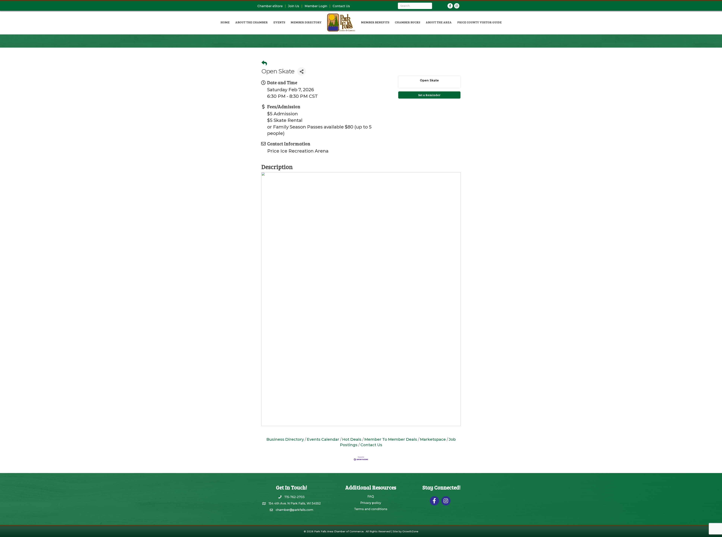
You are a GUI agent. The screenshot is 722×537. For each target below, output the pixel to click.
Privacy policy (370, 503)
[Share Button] (301, 71)
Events (279, 22)
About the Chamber (251, 22)
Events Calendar (323, 439)
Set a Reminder (429, 95)
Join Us (293, 6)
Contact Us (341, 6)
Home (225, 22)
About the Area (439, 22)
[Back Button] (264, 63)
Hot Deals (351, 439)
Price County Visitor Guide (479, 22)
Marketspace (433, 439)
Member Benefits (375, 22)
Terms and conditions (370, 509)
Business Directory (285, 439)
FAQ (370, 496)
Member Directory (306, 22)
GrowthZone (410, 531)
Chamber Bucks (407, 22)
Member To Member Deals (390, 439)
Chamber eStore (270, 6)
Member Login (316, 6)
